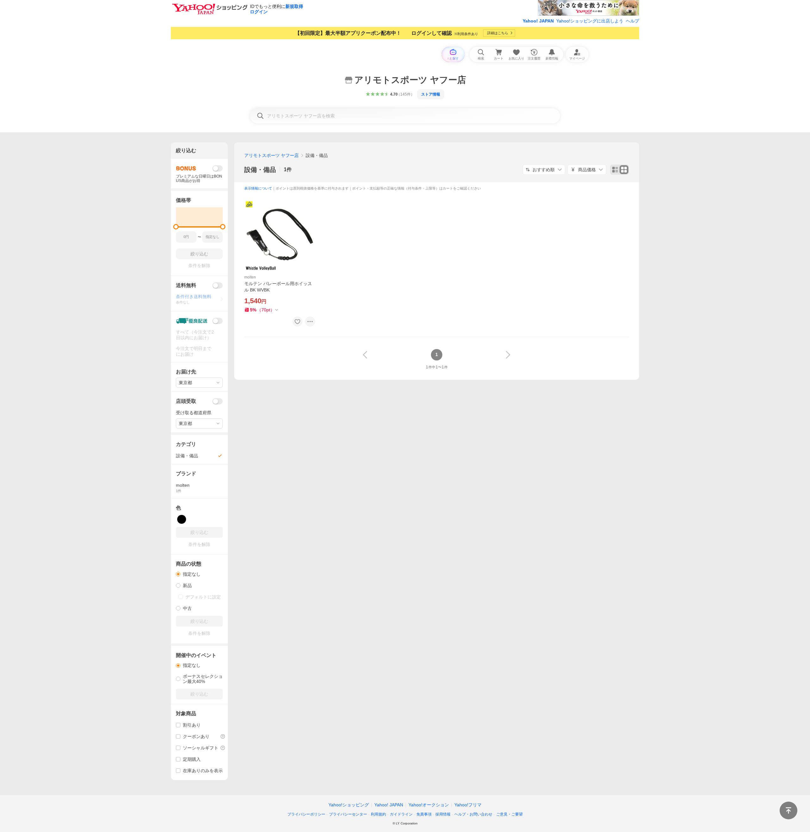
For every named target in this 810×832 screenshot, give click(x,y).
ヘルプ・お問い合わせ (473, 814)
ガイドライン (401, 814)
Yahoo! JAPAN (538, 20)
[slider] (176, 226)
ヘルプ (632, 20)
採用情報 (443, 814)
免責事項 (424, 814)
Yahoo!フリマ (468, 804)
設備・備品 (260, 169)
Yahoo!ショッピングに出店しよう (589, 20)
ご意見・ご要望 (509, 814)
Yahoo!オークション (428, 804)
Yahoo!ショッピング (348, 804)
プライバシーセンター (348, 814)
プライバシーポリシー (306, 814)
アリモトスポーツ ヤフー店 (271, 155)
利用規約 (378, 814)
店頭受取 (186, 401)
